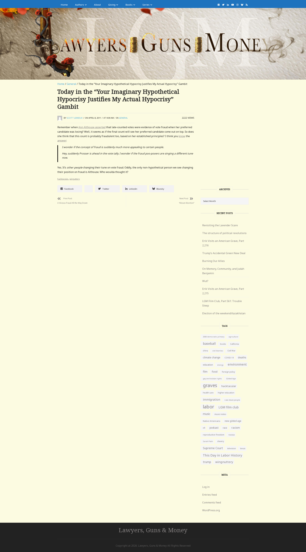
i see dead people (232, 400)
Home (64, 4)
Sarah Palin (208, 441)
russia (232, 434)
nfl (204, 428)
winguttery (74, 179)
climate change (211, 357)
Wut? (205, 281)
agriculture (233, 336)
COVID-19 (229, 357)
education (208, 364)
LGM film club (229, 407)
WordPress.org (211, 510)
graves (210, 385)
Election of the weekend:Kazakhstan (223, 313)
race (225, 427)
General (71, 84)
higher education (226, 392)
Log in (206, 487)
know (182, 136)
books (223, 344)
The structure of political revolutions (224, 233)
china (205, 350)
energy (220, 365)
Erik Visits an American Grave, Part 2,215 (223, 291)
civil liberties (217, 350)
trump (207, 462)
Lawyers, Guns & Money (153, 530)
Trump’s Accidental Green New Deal (223, 253)
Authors (79, 4)
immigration (211, 399)
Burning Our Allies (213, 261)
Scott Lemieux (75, 117)
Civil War (231, 350)
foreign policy (228, 371)
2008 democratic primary (213, 337)
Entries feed (209, 494)
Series (145, 4)
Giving (111, 4)
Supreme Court (213, 448)
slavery (220, 441)
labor (208, 406)
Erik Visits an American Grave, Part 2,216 (223, 243)
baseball (209, 343)
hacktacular (62, 179)
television (231, 448)
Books (128, 4)
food (215, 371)
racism (235, 427)
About (97, 4)
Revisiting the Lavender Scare (220, 225)
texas (242, 448)
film (205, 371)
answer (61, 140)
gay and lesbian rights (212, 378)
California (234, 344)
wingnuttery (224, 462)
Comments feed (211, 502)
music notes (220, 414)
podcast (214, 427)
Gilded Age (231, 378)
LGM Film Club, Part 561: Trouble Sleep (222, 303)
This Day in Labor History (222, 455)
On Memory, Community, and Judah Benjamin (223, 271)
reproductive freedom (213, 434)
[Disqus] (125, 246)
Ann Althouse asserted (92, 127)
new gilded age (233, 420)
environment (237, 364)
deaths (242, 357)
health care (208, 392)
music (206, 414)
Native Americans (211, 421)
